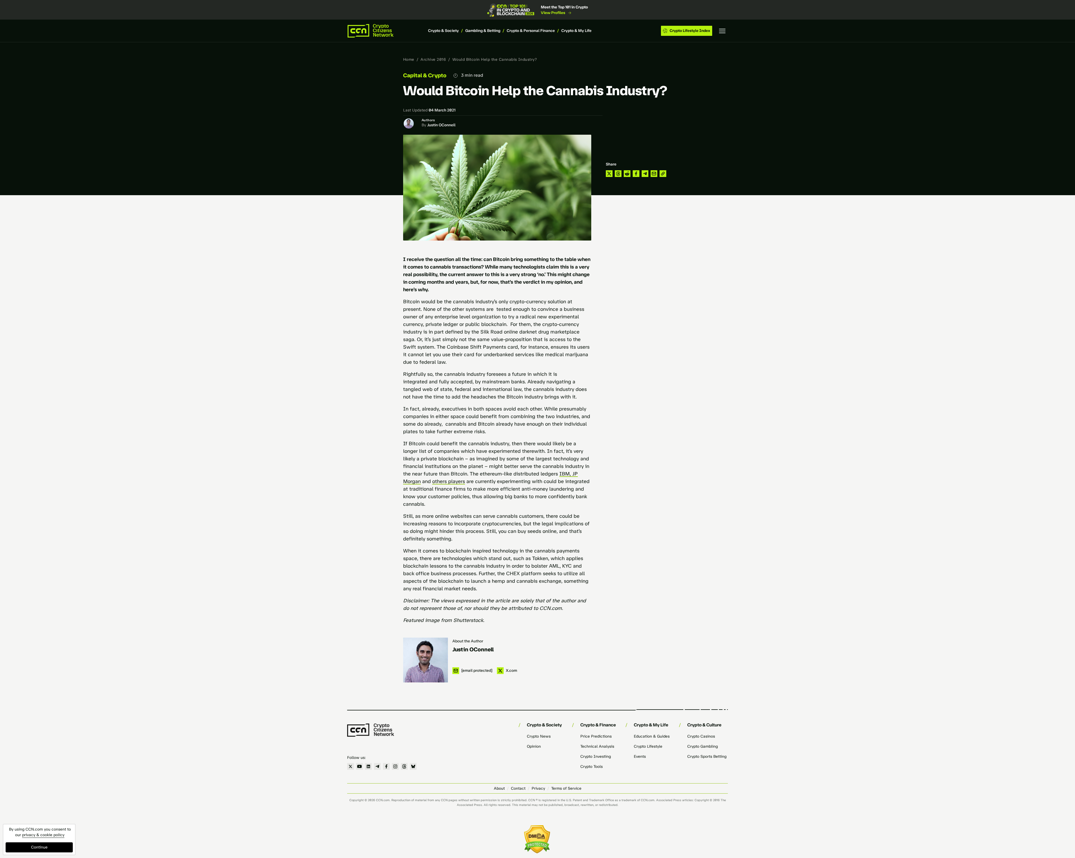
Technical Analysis (597, 746)
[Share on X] (609, 173)
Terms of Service (566, 788)
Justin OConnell (441, 125)
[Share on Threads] (618, 173)
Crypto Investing (595, 756)
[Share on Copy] (663, 173)
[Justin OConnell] (425, 660)
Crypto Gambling (702, 746)
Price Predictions (596, 736)
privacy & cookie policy (43, 835)
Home (408, 59)
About (499, 788)
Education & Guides (652, 736)
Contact (518, 788)
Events (640, 756)
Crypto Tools (591, 766)
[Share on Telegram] (645, 173)
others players (448, 481)
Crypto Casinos (701, 736)
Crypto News (539, 736)
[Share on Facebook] (636, 173)
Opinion (534, 746)
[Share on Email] (654, 173)
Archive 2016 (433, 59)
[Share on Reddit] (627, 173)
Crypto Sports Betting (706, 756)
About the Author (467, 641)
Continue (39, 847)
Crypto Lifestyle (648, 746)
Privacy (538, 788)
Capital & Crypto (425, 75)
